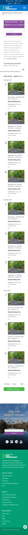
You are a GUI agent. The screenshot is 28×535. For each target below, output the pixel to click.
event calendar (12, 58)
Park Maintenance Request (10, 483)
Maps (11, 3)
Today (14, 384)
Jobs (3, 516)
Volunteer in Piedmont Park (10, 505)
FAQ (3, 486)
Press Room (5, 514)
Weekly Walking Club (14, 101)
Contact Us (5, 481)
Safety (4, 524)
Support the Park (7, 502)
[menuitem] (10, 1)
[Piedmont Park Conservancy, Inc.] (11, 8)
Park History (5, 500)
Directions (5, 478)
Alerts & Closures (7, 476)
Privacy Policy (6, 521)
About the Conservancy (9, 495)
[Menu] (24, 8)
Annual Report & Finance (9, 497)
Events (5, 65)
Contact (18, 3)
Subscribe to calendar (13, 389)
